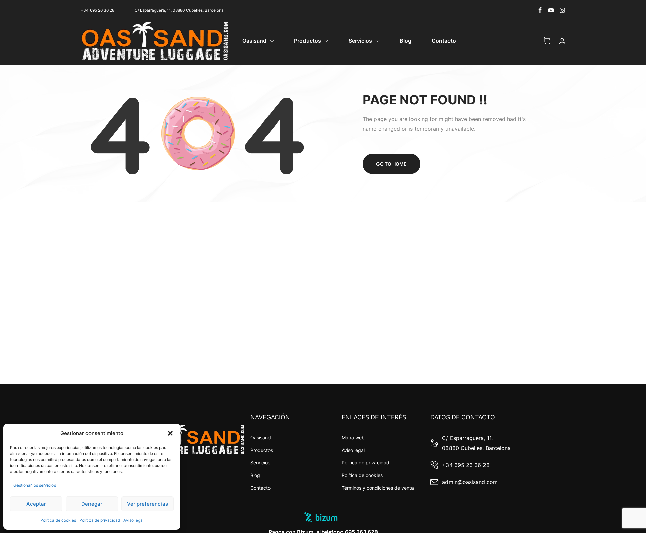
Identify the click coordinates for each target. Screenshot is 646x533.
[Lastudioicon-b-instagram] (562, 10)
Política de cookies (58, 520)
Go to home (391, 164)
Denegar (91, 504)
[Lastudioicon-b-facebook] (540, 10)
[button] (170, 433)
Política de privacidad (99, 520)
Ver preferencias (147, 504)
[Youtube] (551, 10)
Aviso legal (133, 520)
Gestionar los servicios (34, 485)
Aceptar (36, 504)
